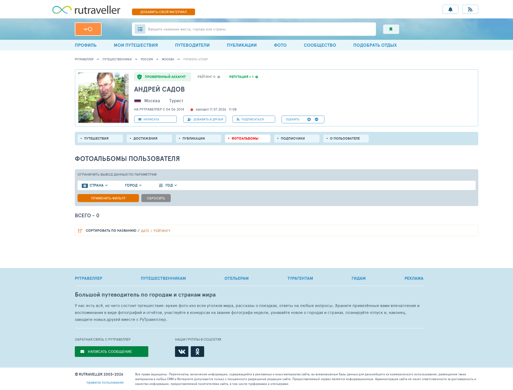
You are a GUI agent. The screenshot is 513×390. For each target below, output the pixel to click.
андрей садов (159, 89)
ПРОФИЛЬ (86, 45)
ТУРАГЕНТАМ (300, 278)
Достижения (145, 138)
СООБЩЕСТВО (320, 45)
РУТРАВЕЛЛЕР (88, 278)
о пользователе (345, 138)
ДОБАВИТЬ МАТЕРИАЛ (163, 11)
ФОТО (280, 45)
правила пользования (105, 382)
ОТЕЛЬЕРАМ (236, 278)
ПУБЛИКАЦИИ (242, 45)
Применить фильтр (108, 198)
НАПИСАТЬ (151, 119)
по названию (111, 230)
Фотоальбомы (245, 138)
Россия (147, 59)
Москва (168, 59)
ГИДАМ (359, 278)
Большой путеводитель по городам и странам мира (145, 294)
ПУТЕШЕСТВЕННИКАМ (163, 278)
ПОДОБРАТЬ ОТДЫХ (375, 45)
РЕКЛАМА (414, 278)
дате (145, 230)
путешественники (117, 59)
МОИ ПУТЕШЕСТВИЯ (136, 45)
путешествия (96, 138)
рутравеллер (84, 59)
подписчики (293, 138)
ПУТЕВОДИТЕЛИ (192, 45)
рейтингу (162, 230)
